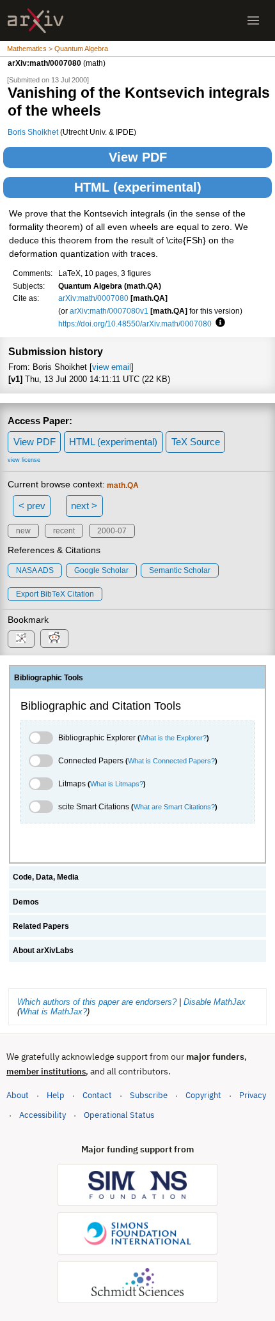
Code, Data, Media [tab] (46, 877)
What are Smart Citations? (174, 807)
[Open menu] (253, 20)
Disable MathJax (215, 1002)
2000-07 (112, 530)
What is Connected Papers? (171, 761)
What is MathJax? (53, 1011)
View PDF (138, 157)
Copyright (203, 1095)
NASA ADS (35, 570)
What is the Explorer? (173, 738)
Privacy (252, 1095)
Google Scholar (101, 570)
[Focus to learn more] (218, 323)
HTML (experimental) (137, 187)
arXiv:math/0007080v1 (109, 311)
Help (56, 1095)
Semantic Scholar (179, 570)
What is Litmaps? (116, 784)
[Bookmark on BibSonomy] (21, 639)
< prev (32, 505)
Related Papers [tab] (41, 926)
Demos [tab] (26, 902)
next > (84, 505)
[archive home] (35, 20)
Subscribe (149, 1095)
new (23, 530)
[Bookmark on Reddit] (54, 638)
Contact (97, 1095)
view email (111, 367)
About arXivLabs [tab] (43, 950)
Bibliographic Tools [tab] (48, 678)
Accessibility (42, 1115)
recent (64, 530)
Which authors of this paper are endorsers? (97, 1002)
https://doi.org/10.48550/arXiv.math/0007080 (135, 323)
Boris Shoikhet (33, 132)
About (17, 1095)
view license (24, 460)
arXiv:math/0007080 (93, 298)
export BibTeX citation (55, 594)
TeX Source (195, 441)
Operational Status (119, 1114)
